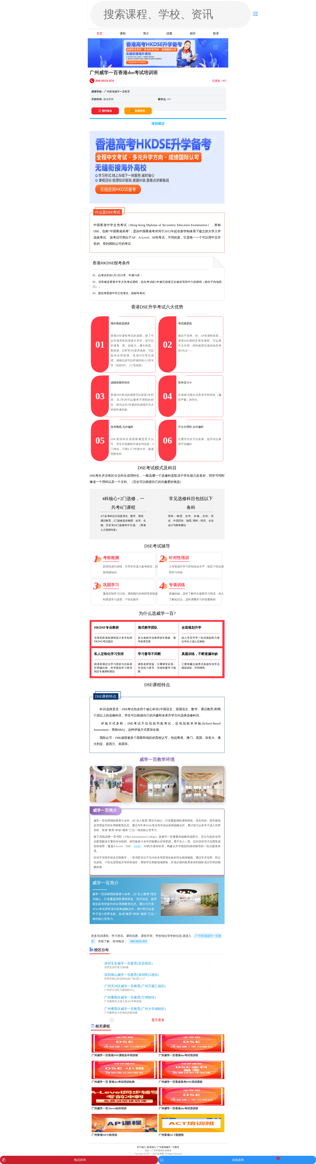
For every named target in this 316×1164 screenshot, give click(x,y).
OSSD (137, 846)
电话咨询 (80, 1159)
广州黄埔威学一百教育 (117, 91)
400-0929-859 (138, 941)
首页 (99, 33)
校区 (193, 33)
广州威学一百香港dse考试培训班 (178, 1055)
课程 (123, 33)
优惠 (169, 33)
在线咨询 (140, 110)
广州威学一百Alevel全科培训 (109, 1108)
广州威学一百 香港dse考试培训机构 (113, 1081)
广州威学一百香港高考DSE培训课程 (180, 1081)
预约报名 (107, 110)
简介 (146, 33)
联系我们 (151, 1147)
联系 (216, 33)
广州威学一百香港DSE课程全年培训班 (115, 1055)
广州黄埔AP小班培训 (104, 1134)
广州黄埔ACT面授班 (171, 1134)
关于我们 (141, 1147)
